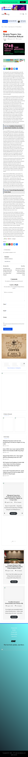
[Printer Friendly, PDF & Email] (9, 239)
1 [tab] (11, 542)
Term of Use (14, 636)
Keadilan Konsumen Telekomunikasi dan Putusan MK (14, 602)
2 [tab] (12, 542)
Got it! (22, 2)
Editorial (5, 31)
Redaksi (7, 257)
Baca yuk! (13, 517)
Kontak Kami (14, 632)
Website (5, 317)
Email (5, 310)
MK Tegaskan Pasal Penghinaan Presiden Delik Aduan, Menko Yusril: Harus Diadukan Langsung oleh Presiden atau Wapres (13, 464)
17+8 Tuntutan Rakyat (7, 249)
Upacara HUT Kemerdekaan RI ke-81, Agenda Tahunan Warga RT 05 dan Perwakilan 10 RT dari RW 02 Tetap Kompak (13, 472)
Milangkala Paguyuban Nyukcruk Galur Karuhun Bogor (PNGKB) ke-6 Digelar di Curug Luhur (14, 442)
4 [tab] (15, 542)
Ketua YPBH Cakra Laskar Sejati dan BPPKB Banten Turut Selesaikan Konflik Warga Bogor (13, 449)
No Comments (19, 38)
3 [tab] (14, 542)
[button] (7, 261)
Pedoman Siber (14, 634)
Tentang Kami (14, 628)
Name (5, 304)
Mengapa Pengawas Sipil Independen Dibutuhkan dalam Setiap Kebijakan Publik (14, 566)
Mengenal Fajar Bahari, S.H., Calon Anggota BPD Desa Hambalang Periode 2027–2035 (13, 456)
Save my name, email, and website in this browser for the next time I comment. (13, 324)
